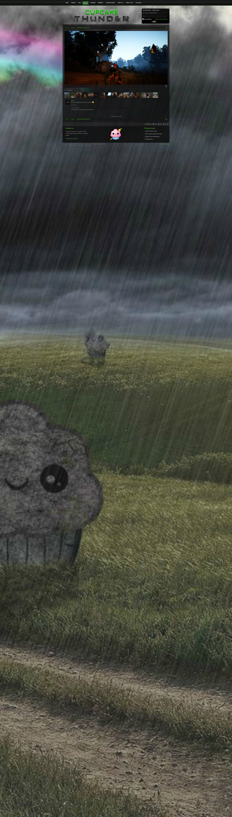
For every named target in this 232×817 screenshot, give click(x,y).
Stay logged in (148, 19)
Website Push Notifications (152, 136)
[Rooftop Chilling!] (144, 95)
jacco (72, 100)
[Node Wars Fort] (67, 95)
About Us (120, 2)
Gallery (85, 3)
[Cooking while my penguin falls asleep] (138, 95)
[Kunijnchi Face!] (156, 95)
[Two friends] (103, 95)
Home (67, 2)
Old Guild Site (149, 139)
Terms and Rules (164, 144)
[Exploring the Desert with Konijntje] (126, 95)
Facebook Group (110, 2)
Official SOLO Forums (151, 131)
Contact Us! (129, 2)
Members (100, 2)
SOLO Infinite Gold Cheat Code (153, 134)
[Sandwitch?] (150, 95)
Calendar (93, 2)
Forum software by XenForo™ (77, 144)
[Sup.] (79, 95)
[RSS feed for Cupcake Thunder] (168, 124)
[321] (108, 95)
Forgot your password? (161, 19)
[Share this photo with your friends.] (166, 86)
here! (77, 138)
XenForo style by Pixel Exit (98, 144)
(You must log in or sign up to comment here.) (82, 109)
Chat (79, 2)
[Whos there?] (132, 95)
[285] (85, 95)
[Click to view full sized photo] (116, 59)
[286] (97, 95)
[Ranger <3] (73, 95)
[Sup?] (120, 95)
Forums (73, 2)
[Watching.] (91, 95)
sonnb (119, 116)
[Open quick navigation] (166, 27)
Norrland (73, 107)
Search (139, 2)
